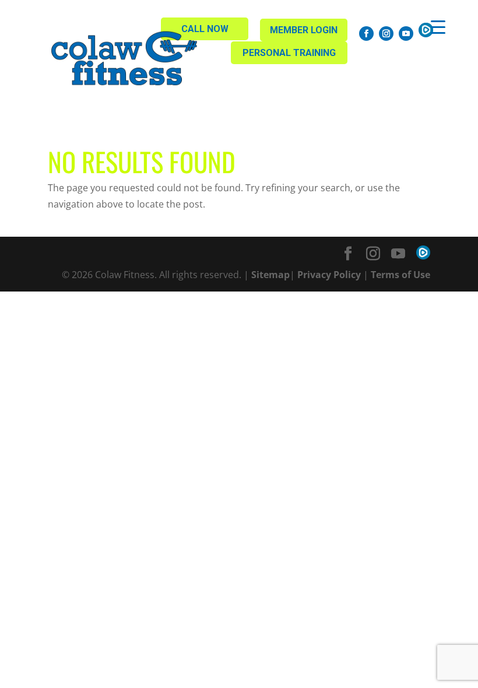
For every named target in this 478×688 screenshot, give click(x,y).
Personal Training (289, 52)
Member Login (304, 30)
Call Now (205, 28)
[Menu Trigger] (438, 26)
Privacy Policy (329, 274)
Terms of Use (400, 274)
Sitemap (270, 274)
